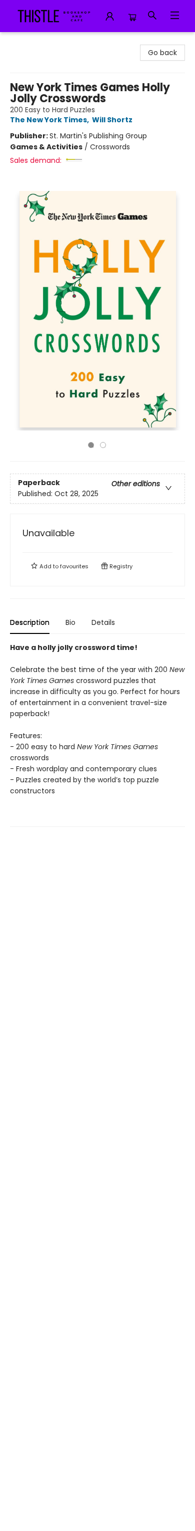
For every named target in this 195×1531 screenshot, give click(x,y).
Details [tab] (103, 622)
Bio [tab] (71, 622)
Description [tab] (30, 622)
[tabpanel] (97, 734)
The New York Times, (50, 120)
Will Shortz (112, 120)
